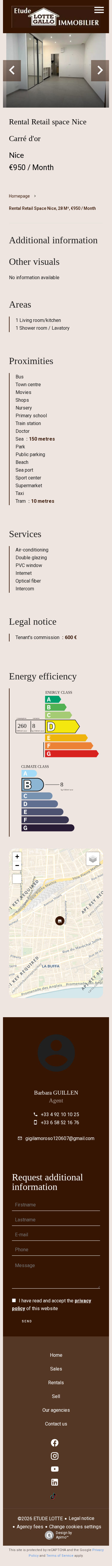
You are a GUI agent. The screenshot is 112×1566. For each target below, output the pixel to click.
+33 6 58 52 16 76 (60, 1122)
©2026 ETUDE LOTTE (40, 1518)
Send (27, 1321)
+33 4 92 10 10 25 (60, 1114)
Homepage (19, 196)
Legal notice (81, 1518)
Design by (64, 1535)
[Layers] (92, 858)
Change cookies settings (75, 1527)
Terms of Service (59, 1556)
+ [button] (17, 856)
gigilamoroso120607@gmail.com (59, 1138)
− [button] (17, 865)
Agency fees (30, 1527)
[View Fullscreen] (17, 878)
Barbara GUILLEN (56, 1093)
